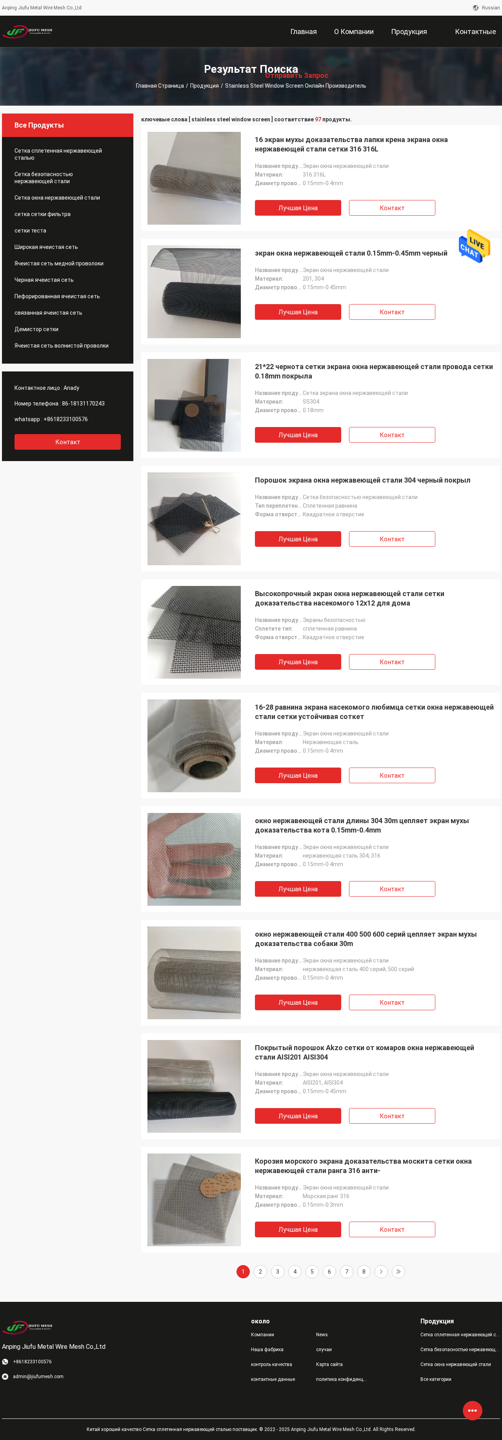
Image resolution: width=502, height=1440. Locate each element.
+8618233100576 (66, 419)
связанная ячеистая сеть (48, 313)
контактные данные (273, 1379)
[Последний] (398, 1271)
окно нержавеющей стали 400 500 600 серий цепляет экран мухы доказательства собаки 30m (366, 939)
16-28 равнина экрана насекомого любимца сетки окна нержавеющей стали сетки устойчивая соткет (374, 712)
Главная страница (160, 86)
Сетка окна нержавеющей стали (57, 198)
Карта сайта (329, 1364)
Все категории (435, 1379)
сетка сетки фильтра (43, 214)
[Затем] (381, 1271)
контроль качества (271, 1364)
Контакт (392, 208)
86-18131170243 (83, 403)
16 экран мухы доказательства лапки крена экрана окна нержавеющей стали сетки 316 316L (351, 144)
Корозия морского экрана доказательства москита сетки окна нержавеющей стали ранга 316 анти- (363, 1166)
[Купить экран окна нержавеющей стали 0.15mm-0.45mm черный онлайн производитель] (194, 291)
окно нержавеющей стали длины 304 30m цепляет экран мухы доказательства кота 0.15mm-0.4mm (362, 825)
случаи (324, 1349)
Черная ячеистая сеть (44, 280)
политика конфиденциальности (342, 1379)
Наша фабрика (267, 1349)
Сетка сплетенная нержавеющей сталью (58, 154)
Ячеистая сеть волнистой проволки (62, 345)
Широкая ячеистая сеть (46, 247)
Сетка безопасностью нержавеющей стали (44, 177)
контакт (67, 442)
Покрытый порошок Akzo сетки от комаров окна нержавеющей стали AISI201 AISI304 (364, 1052)
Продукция (204, 86)
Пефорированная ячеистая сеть (57, 296)
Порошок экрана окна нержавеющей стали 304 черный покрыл (363, 480)
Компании (262, 1334)
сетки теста (30, 230)
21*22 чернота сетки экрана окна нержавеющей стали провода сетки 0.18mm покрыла (374, 371)
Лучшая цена (298, 208)
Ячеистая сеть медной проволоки (59, 263)
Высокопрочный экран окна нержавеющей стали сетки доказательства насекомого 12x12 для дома (349, 598)
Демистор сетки (36, 329)
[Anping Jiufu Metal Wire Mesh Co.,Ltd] (27, 31)
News (322, 1334)
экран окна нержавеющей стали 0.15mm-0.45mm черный (351, 253)
